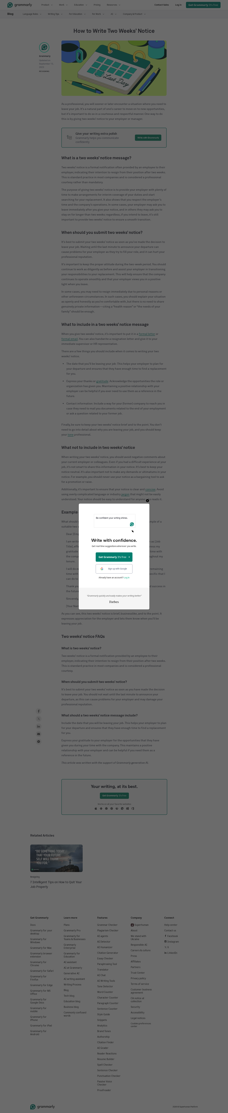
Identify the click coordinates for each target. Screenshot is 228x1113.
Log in (127, 577)
